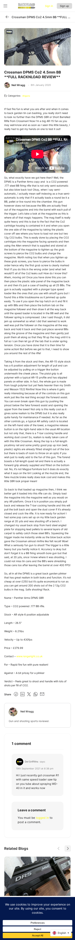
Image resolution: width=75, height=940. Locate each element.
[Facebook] (15, 694)
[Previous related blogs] (59, 848)
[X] (28, 694)
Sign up (64, 5)
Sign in (49, 5)
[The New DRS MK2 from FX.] (37, 876)
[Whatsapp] (35, 694)
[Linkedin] (22, 694)
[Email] (42, 694)
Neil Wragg (18, 85)
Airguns (26, 96)
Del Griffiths (31, 761)
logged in (42, 817)
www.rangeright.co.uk (29, 656)
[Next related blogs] (68, 848)
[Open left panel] (5, 5)
